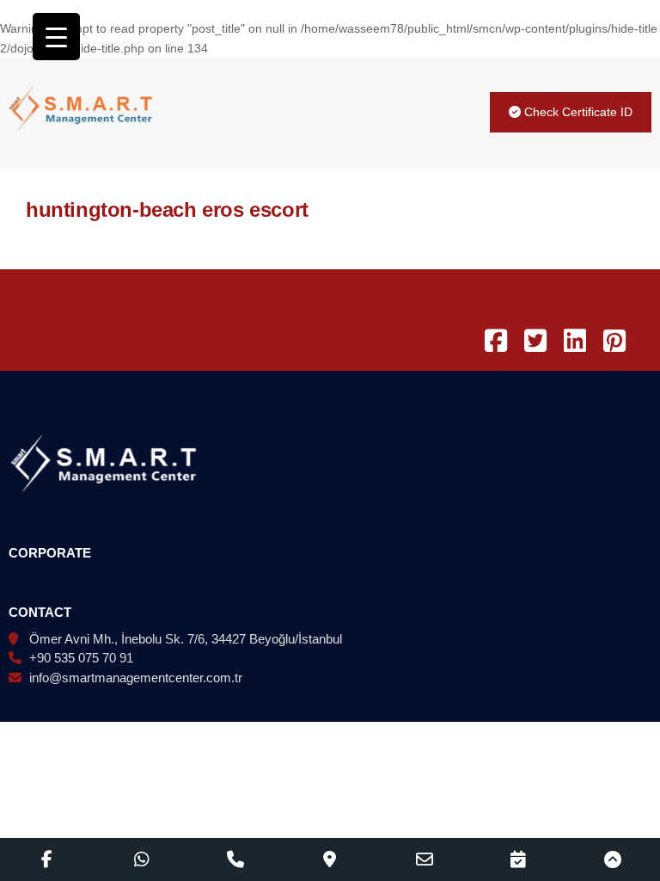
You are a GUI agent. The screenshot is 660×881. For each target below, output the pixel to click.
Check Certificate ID (576, 112)
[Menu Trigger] (56, 36)
